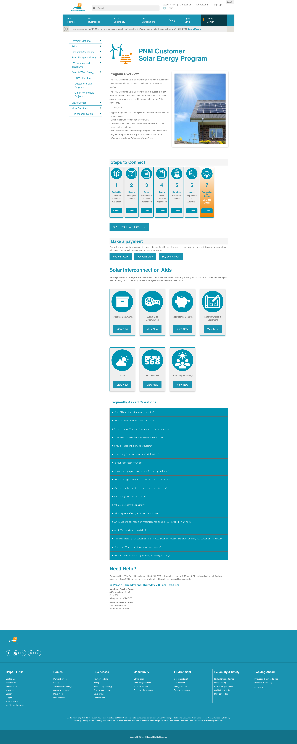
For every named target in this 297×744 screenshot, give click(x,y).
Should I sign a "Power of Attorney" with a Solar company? (141, 429)
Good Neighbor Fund (142, 682)
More (117, 210)
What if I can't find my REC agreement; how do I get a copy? (142, 555)
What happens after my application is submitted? (137, 513)
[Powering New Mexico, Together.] (78, 6)
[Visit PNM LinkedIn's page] (38, 652)
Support (9, 697)
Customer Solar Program (83, 85)
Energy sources (180, 686)
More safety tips (221, 693)
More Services (80, 108)
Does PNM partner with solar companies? (134, 412)
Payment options (60, 678)
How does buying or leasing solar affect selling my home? (141, 471)
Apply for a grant (141, 686)
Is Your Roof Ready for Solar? (128, 462)
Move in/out (58, 693)
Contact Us (10, 678)
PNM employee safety (223, 686)
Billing (75, 46)
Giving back (139, 678)
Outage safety (220, 682)
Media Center (11, 686)
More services (59, 697)
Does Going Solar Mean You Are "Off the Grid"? (136, 454)
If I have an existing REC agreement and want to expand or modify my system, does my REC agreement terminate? (168, 538)
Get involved (179, 682)
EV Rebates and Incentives (81, 64)
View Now (122, 329)
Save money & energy (62, 686)
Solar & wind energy (61, 690)
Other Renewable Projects (84, 94)
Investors (9, 690)
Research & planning (263, 682)
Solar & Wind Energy (83, 72)
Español (230, 2)
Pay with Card (145, 256)
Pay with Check (170, 256)
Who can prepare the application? (130, 504)
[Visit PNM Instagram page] (16, 652)
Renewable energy (182, 690)
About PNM (11, 682)
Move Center (79, 102)
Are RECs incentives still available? (130, 530)
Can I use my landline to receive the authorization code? (140, 488)
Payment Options (81, 40)
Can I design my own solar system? (130, 496)
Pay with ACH (120, 256)
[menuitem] (73, 20)
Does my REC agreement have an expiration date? (137, 547)
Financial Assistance (83, 52)
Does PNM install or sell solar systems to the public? (139, 437)
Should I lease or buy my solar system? (133, 445)
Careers (9, 693)
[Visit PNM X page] (23, 652)
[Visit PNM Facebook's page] (9, 652)
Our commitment (181, 678)
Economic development (143, 690)
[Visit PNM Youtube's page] (31, 652)
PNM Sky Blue (82, 78)
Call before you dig (222, 690)
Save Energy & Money (84, 57)
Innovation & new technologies (267, 678)
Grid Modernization (82, 114)
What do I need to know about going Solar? (134, 420)
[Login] (165, 8)
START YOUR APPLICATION (129, 227)
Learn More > (194, 28)
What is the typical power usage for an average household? (142, 479)
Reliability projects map (224, 678)
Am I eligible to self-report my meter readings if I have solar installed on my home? (153, 521)
